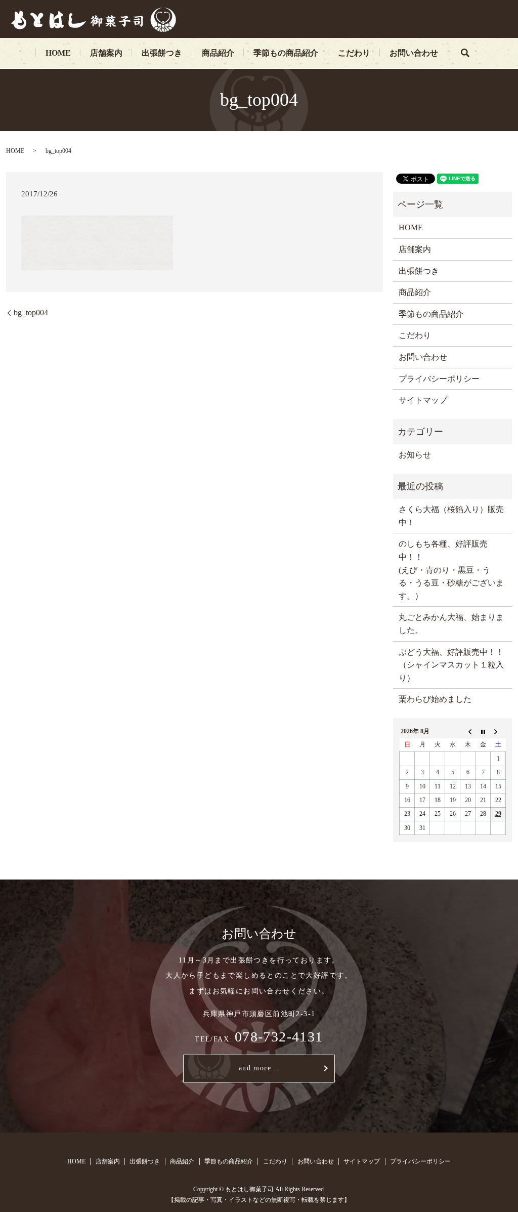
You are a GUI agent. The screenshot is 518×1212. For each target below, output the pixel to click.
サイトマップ (423, 400)
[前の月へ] (468, 731)
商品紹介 (218, 53)
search (464, 53)
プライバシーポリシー (439, 378)
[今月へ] (483, 731)
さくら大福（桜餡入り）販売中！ (451, 516)
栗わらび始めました (435, 699)
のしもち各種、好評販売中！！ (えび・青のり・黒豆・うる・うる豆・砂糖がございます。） (451, 569)
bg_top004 (31, 312)
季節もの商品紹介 (285, 53)
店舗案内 (106, 53)
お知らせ (415, 454)
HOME (58, 53)
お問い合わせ (414, 53)
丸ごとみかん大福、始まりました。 (451, 624)
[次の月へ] (498, 731)
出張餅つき (162, 53)
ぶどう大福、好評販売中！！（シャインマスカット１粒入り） (451, 665)
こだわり (354, 53)
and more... (259, 1068)
